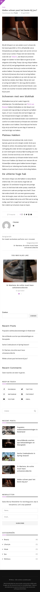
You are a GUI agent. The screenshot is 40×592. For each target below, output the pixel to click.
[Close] (2, 2)
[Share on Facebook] (24, 214)
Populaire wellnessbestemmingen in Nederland (18, 331)
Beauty (21, 539)
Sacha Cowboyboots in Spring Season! (15, 345)
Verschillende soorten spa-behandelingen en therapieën (26, 442)
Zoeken (5, 312)
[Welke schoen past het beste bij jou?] (8, 482)
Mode (21, 549)
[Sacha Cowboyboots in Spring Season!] (8, 456)
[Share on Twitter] (26, 214)
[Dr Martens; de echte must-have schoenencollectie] (20, 271)
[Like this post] (22, 214)
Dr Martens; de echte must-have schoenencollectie (25, 468)
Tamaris (14, 57)
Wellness (21, 559)
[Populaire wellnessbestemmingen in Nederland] (8, 430)
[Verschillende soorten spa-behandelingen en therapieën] (8, 443)
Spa (21, 554)
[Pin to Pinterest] (29, 214)
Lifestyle (21, 544)
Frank (16, 13)
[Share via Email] (31, 214)
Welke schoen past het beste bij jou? (15, 358)
